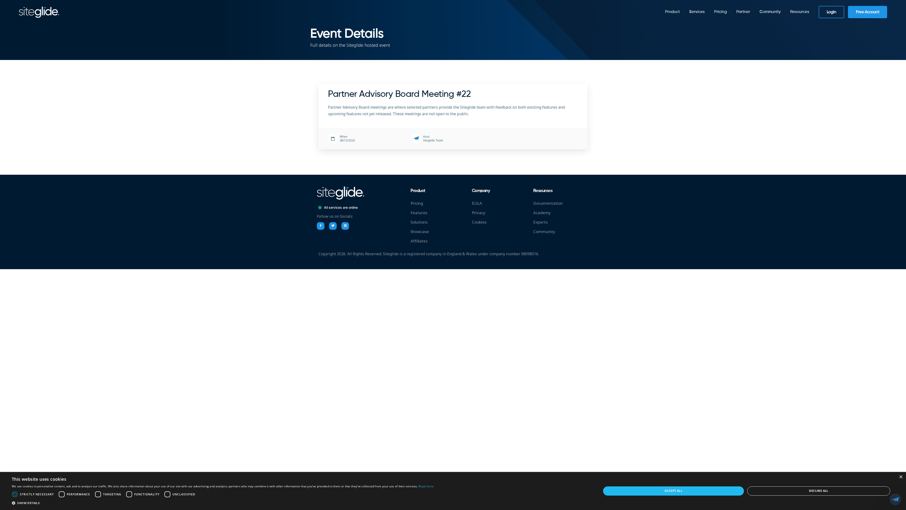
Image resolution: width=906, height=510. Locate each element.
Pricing (720, 12)
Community (544, 232)
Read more (426, 486)
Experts (540, 222)
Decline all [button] (818, 491)
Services (697, 12)
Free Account (867, 12)
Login (831, 12)
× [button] (900, 477)
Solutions (419, 222)
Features (419, 213)
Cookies (479, 222)
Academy (542, 213)
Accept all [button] (673, 491)
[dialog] (453, 491)
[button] (223, 503)
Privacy (478, 213)
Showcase (420, 232)
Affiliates (419, 241)
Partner (743, 12)
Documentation (548, 203)
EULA (477, 203)
